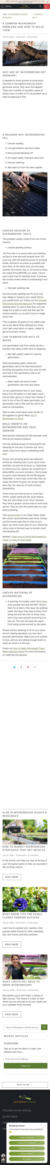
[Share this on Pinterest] (28, 667)
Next (34, 18)
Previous (38, 14)
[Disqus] (25, 708)
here (5, 454)
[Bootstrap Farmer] (25, 6)
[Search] (40, 6)
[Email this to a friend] (35, 667)
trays (44, 601)
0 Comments (32, 37)
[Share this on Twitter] (14, 667)
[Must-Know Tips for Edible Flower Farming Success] (25, 899)
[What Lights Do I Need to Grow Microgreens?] (25, 967)
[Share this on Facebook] (21, 667)
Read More (11, 877)
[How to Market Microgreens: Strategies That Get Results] (25, 832)
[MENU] (1, 6)
